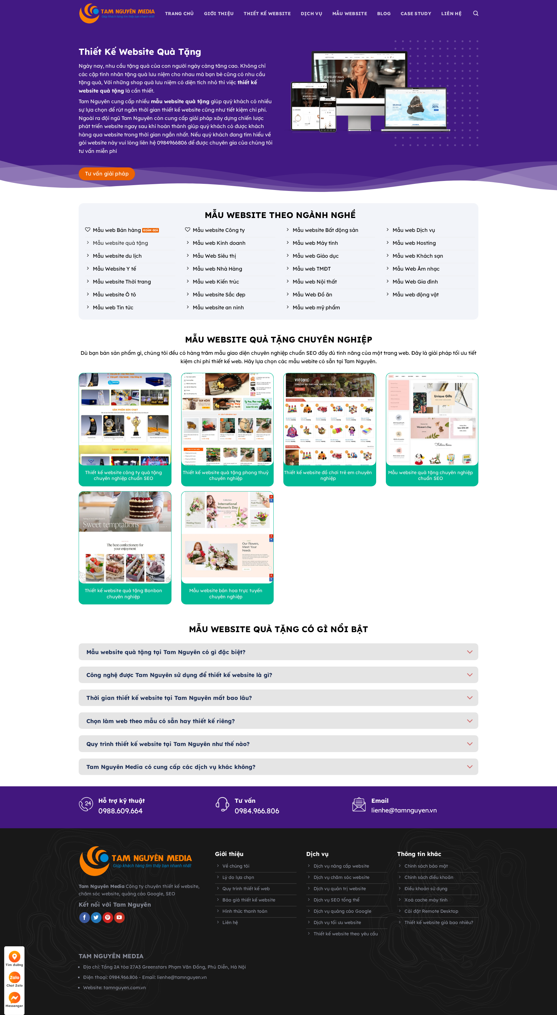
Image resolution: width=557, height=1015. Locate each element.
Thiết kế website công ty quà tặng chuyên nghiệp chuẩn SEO (123, 476)
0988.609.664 (120, 810)
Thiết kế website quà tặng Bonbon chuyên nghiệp (123, 594)
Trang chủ (179, 13)
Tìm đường (14, 965)
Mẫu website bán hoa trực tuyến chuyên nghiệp (225, 594)
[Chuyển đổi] (470, 653)
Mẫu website (349, 13)
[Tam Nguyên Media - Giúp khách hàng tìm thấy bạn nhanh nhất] (117, 13)
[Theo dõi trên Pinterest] (108, 917)
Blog (384, 13)
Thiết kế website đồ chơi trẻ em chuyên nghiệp (328, 476)
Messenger (14, 1006)
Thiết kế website (267, 13)
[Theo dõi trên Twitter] (96, 917)
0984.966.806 (257, 810)
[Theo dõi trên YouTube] (119, 917)
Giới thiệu (219, 13)
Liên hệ (451, 13)
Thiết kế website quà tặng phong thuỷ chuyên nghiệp (226, 476)
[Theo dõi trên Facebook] (84, 917)
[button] (475, 13)
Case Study (416, 13)
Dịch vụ (311, 13)
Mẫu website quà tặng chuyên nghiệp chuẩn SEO (430, 476)
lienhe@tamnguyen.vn (404, 810)
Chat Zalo (14, 985)
